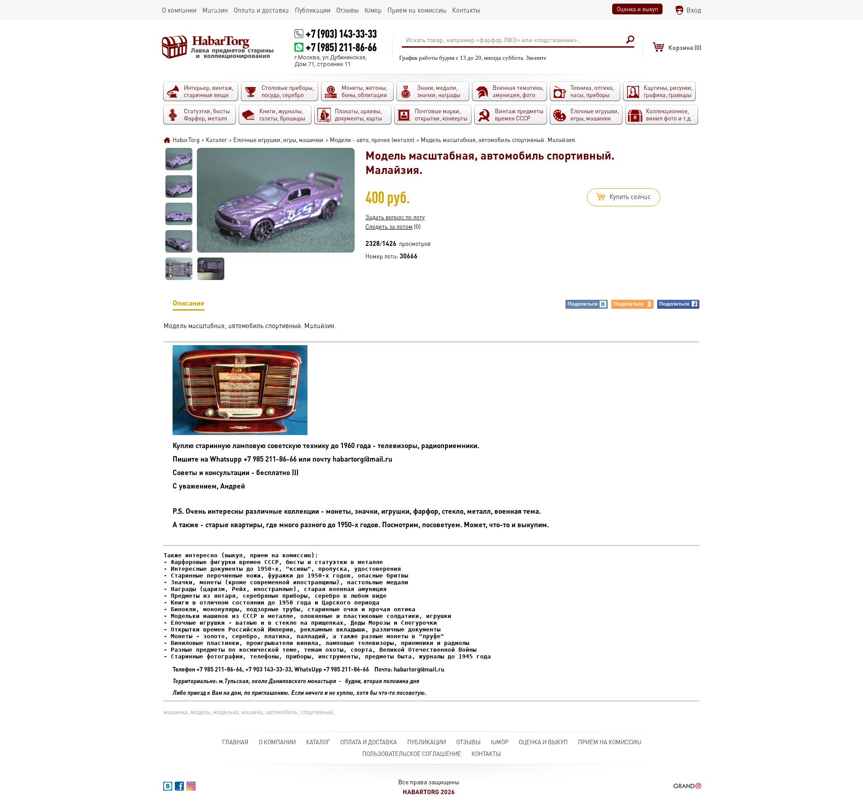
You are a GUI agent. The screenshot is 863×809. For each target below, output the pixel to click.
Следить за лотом (389, 226)
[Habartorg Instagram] (191, 786)
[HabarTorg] (218, 47)
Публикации (426, 742)
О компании (277, 742)
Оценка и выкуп (637, 9)
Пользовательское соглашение (411, 753)
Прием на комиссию (609, 742)
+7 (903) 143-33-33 (341, 33)
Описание (189, 302)
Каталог (318, 742)
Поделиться (582, 304)
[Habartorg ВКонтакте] (167, 786)
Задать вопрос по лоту (395, 217)
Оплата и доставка (368, 742)
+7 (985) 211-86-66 (341, 46)
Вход (693, 10)
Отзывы (468, 742)
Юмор (499, 742)
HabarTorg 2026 (429, 792)
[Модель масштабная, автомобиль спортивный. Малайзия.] (178, 159)
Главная (235, 742)
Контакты (486, 753)
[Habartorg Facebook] (179, 786)
